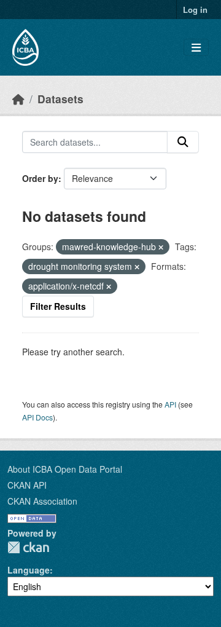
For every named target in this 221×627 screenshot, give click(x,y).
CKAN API (27, 485)
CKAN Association (42, 501)
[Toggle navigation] (196, 48)
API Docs (37, 417)
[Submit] (183, 142)
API (170, 404)
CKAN (28, 547)
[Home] (18, 98)
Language (28, 570)
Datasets (60, 98)
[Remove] (160, 247)
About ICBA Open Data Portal (64, 469)
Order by (40, 178)
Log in (195, 9)
